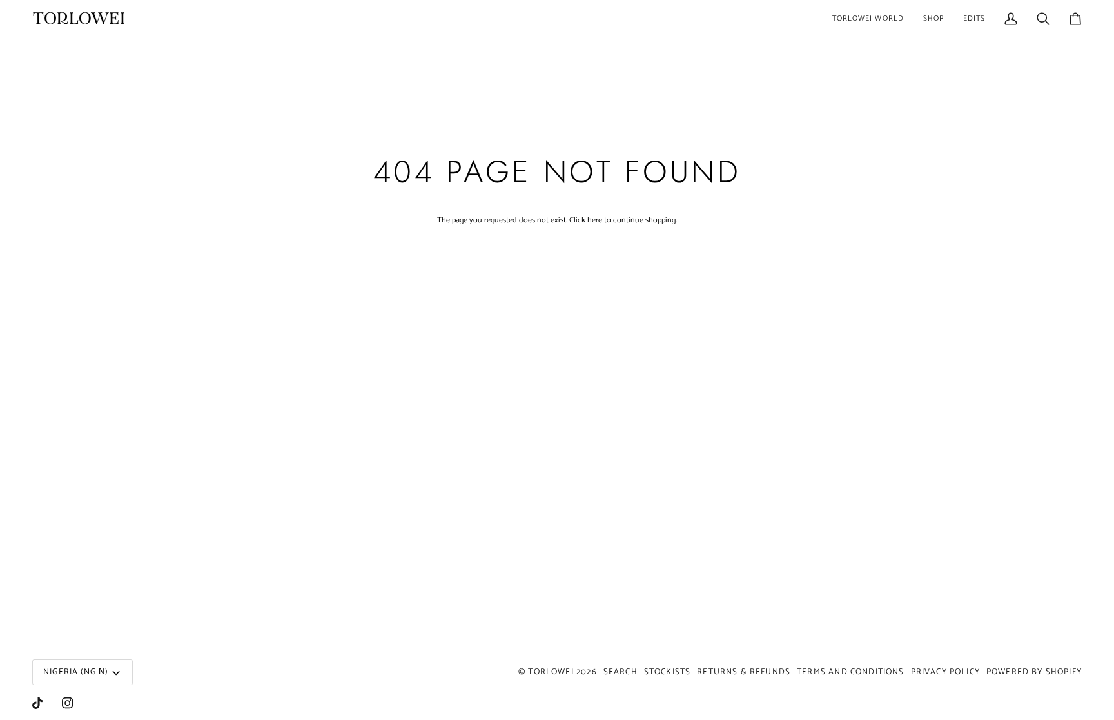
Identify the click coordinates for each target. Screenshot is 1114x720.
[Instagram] (67, 703)
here (594, 220)
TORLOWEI (550, 672)
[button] (868, 18)
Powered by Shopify (1034, 672)
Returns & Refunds (743, 672)
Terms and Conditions (850, 672)
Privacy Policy (945, 672)
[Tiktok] (37, 703)
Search (620, 672)
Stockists (667, 672)
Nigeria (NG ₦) (75, 672)
